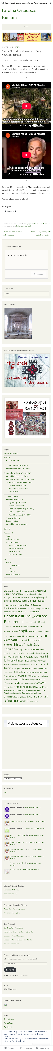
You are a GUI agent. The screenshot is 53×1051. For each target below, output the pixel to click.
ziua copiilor (35, 690)
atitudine (21, 605)
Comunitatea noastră (11, 496)
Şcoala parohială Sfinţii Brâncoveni (19, 482)
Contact (7, 529)
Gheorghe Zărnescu (16, 548)
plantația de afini (34, 672)
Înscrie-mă (10, 970)
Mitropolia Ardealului (11, 890)
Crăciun (32, 631)
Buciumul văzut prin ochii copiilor (18, 468)
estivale (24, 640)
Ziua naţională (27, 693)
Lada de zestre (14, 492)
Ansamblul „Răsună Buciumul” (17, 524)
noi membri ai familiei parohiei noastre (24, 665)
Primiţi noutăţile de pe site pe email (17, 955)
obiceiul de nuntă (28, 668)
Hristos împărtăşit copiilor (18, 488)
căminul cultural (43, 632)
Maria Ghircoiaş (14, 551)
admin (18, 47)
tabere (6, 687)
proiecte (23, 679)
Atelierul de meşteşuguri (17, 485)
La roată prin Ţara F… (18, 849)
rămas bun (9, 683)
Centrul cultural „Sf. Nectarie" (25, 611)
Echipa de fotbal (12, 521)
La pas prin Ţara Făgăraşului (14, 936)
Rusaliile (41, 679)
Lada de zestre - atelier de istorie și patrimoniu (26, 653)
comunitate (27, 627)
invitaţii (18, 649)
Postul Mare (43, 224)
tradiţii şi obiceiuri (25, 686)
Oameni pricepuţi (12, 542)
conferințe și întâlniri (11, 632)
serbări (19, 683)
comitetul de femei (13, 626)
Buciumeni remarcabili (14, 499)
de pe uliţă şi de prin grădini (14, 636)
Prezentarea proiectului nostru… (28, 869)
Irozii (10, 568)
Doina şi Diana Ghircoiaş (17, 545)
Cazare (8, 536)
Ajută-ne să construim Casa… (35, 821)
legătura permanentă (23, 226)
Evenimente (34, 640)
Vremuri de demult (13, 575)
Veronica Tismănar (15, 554)
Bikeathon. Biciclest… (17, 842)
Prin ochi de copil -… (17, 863)
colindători (38, 622)
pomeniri (43, 672)
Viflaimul (12, 571)
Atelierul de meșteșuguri (31, 600)
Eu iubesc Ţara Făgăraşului (13, 928)
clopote (29, 622)
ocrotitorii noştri (41, 668)
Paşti (15, 671)
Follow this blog (26, 725)
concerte (37, 626)
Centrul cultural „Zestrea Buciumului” (17, 473)
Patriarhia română (10, 894)
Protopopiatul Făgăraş (12, 913)
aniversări (31, 591)
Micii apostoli (39, 660)
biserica (29, 604)
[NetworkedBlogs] (27, 726)
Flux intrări (8, 1027)
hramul (8, 644)
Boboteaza (38, 605)
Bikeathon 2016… (16, 821)
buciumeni (10, 608)
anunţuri (7, 597)
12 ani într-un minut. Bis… (33, 807)
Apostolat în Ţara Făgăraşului (14, 909)
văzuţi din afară (24, 690)
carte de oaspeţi (34, 609)
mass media (24, 660)
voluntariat (15, 690)
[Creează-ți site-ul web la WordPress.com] (26, 3)
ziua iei (18, 693)
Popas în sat (8, 533)
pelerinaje (23, 672)
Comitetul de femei (13, 518)
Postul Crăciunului (10, 676)
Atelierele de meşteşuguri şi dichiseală (20, 479)
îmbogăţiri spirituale (31, 224)
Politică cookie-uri (18, 1041)
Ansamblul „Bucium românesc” (17, 476)
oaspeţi (17, 668)
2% (5, 591)
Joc (22, 650)
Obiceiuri (9, 562)
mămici (6, 665)
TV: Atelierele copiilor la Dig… (34, 828)
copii (23, 630)
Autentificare (8, 1023)
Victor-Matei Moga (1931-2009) (20, 515)
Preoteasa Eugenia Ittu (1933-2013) (21, 509)
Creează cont (9, 1019)
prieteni (34, 676)
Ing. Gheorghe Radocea (17, 502)
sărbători (40, 683)
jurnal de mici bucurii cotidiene (35, 650)
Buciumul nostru (21, 609)
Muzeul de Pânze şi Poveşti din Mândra (18, 940)
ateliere (15, 597)
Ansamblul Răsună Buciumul (32, 594)
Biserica (7, 457)
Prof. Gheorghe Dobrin (17, 512)
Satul (5, 559)
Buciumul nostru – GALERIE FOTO (16, 465)
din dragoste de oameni (34, 636)
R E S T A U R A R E (12, 460)
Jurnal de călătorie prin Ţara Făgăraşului (18, 932)
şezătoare (34, 701)
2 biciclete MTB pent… (18, 835)
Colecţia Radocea (12, 539)
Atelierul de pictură (10, 605)
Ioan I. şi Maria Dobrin (17, 506)
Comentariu (38, 274)
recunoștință (32, 680)
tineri (12, 687)
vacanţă (40, 686)
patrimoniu (8, 672)
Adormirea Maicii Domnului (17, 591)
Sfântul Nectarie (29, 683)
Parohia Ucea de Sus (11, 944)
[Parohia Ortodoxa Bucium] (27, 41)
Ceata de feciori (14, 565)
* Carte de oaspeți (10, 453)
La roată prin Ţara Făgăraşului (21, 656)
